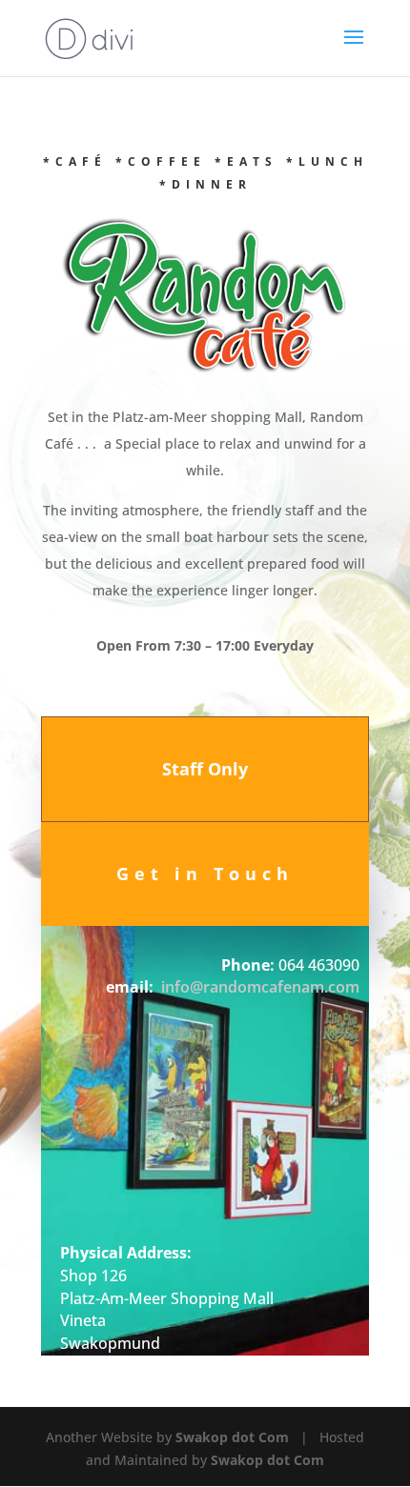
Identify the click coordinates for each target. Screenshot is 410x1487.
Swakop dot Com (232, 1437)
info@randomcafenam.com (260, 986)
